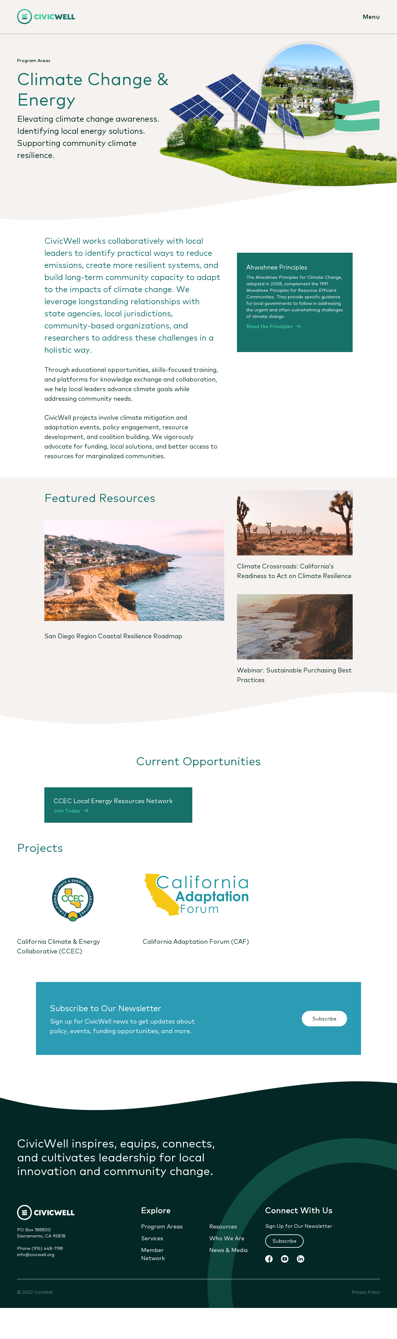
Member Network (153, 1253)
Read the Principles (269, 326)
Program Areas (162, 1226)
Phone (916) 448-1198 (40, 1248)
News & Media (228, 1249)
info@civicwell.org (35, 1254)
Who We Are (226, 1238)
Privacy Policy (366, 1292)
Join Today (67, 810)
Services (152, 1238)
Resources (223, 1226)
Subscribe (324, 1018)
